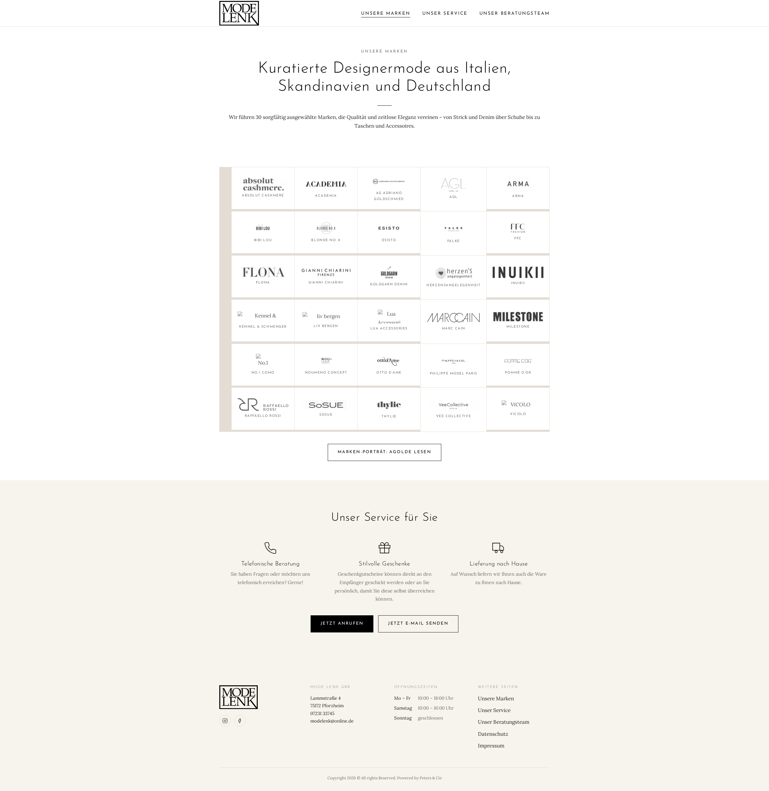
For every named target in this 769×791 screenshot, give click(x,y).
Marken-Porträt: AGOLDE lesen (384, 452)
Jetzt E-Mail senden (418, 623)
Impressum (491, 745)
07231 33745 (322, 713)
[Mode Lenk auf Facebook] (240, 720)
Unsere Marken (385, 13)
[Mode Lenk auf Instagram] (225, 720)
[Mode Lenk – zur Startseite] (239, 13)
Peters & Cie (431, 777)
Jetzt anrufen (342, 623)
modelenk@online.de (332, 721)
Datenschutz (493, 734)
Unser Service (444, 13)
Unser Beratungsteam (514, 13)
